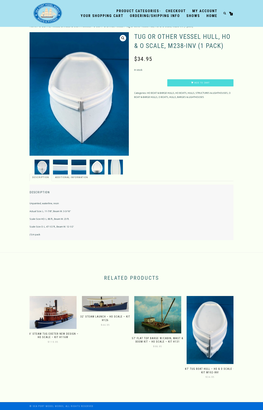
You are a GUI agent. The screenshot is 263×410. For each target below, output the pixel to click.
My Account (204, 11)
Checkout (176, 11)
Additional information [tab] (71, 177)
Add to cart (202, 83)
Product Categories (137, 11)
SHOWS (193, 16)
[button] (123, 38)
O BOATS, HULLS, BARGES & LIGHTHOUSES (181, 97)
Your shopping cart (102, 16)
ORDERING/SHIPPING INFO (155, 16)
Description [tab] (40, 177)
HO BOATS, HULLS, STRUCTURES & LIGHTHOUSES (201, 92)
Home (211, 16)
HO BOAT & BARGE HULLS (160, 92)
